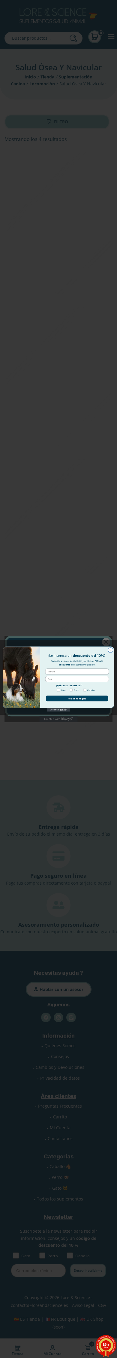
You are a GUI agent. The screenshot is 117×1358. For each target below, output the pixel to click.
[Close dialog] (110, 650)
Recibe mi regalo (77, 698)
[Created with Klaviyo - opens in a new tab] (58, 709)
